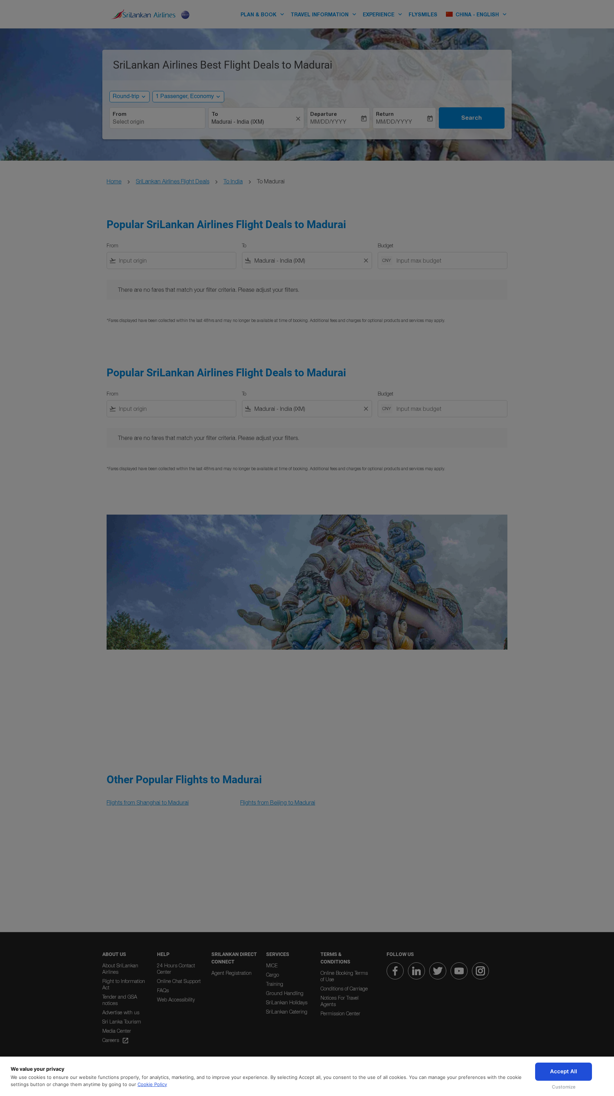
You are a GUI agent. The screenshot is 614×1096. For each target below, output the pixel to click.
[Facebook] (395, 970)
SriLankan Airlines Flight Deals (172, 181)
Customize (564, 1087)
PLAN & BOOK (263, 14)
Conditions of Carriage (344, 988)
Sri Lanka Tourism (121, 1022)
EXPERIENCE (383, 14)
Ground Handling (284, 993)
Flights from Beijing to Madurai (277, 802)
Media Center (116, 1031)
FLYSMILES (423, 14)
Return (385, 114)
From (119, 114)
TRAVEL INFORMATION (324, 14)
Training (274, 984)
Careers (115, 1040)
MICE (272, 965)
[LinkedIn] (416, 970)
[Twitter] (437, 970)
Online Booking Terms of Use (344, 976)
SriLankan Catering (286, 1012)
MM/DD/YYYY (328, 122)
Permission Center (340, 1013)
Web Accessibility (176, 999)
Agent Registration (231, 973)
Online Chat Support (179, 981)
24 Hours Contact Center (176, 968)
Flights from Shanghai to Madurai (148, 802)
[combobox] (157, 122)
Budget (385, 245)
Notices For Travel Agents (340, 1001)
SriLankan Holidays (286, 1002)
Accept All (563, 1071)
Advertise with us (120, 1012)
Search (471, 117)
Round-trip (126, 97)
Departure (323, 114)
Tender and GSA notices (119, 1000)
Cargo (272, 975)
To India (233, 181)
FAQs (163, 990)
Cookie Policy (152, 1084)
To (214, 114)
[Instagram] (480, 970)
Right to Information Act (123, 984)
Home (114, 181)
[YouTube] (459, 970)
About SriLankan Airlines (120, 968)
